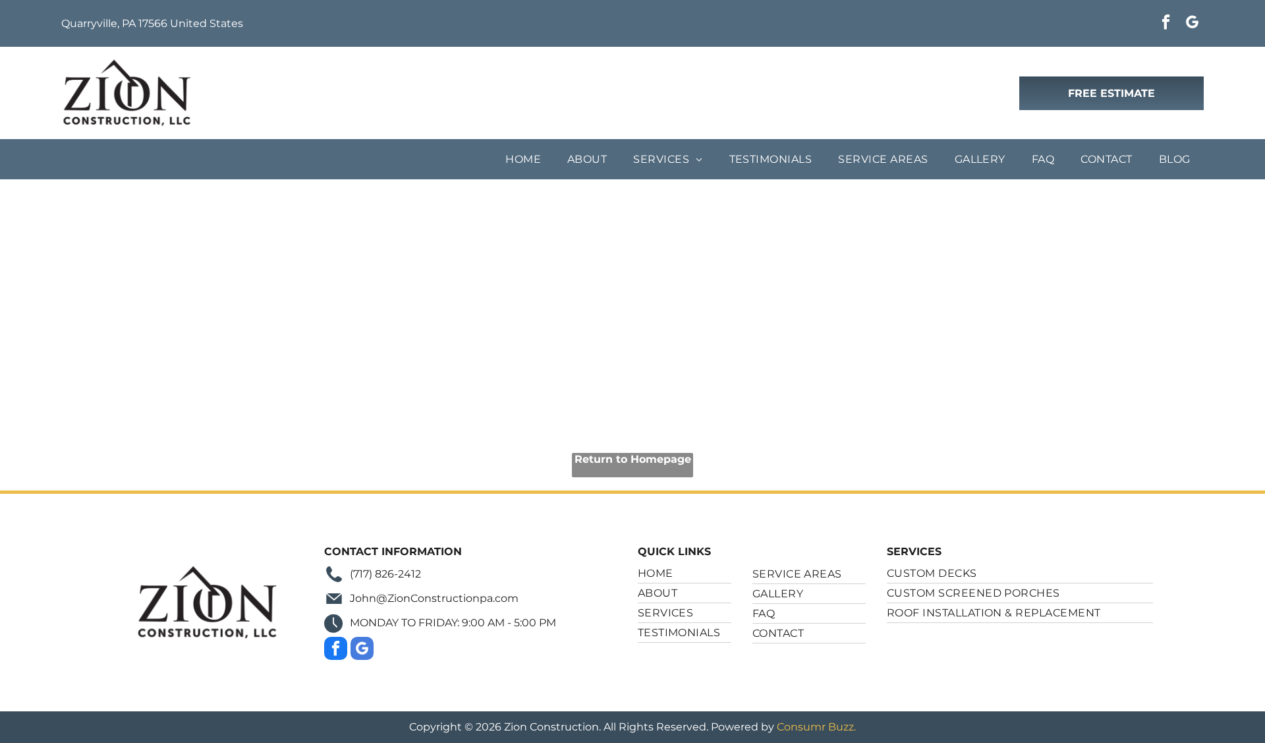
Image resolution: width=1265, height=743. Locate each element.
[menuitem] (523, 159)
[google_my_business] (1192, 24)
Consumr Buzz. (816, 727)
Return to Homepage (633, 459)
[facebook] (1165, 24)
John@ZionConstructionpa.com (434, 598)
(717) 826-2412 (385, 574)
